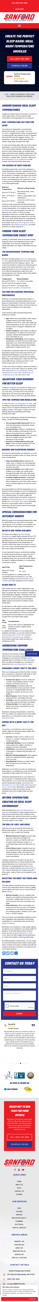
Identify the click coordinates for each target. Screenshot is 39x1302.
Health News (27, 773)
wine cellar (14, 375)
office (20, 372)
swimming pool (7, 372)
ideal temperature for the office (14, 635)
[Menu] (19, 26)
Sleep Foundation (14, 288)
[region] (19, 1293)
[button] (19, 9)
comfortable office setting (19, 501)
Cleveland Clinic (26, 288)
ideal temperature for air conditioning (14, 159)
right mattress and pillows (19, 224)
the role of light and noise (24, 222)
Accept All (32, 1299)
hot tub (14, 372)
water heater (26, 375)
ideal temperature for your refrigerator (14, 370)
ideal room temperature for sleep (21, 403)
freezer (30, 370)
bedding (6, 210)
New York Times (30, 177)
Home (6, 94)
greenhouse (26, 372)
